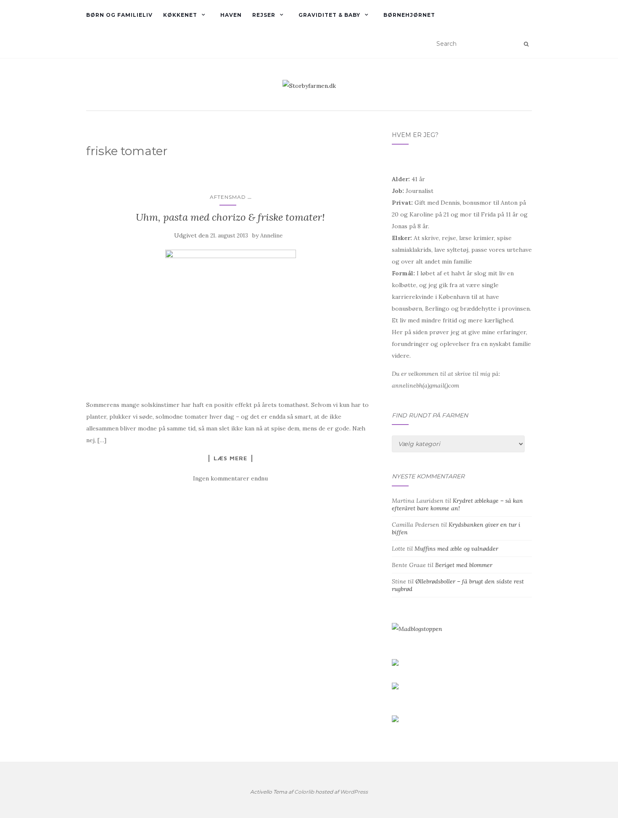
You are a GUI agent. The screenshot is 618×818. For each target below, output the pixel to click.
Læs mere (230, 458)
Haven (231, 15)
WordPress (354, 792)
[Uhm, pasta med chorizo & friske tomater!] (230, 320)
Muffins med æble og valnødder (456, 548)
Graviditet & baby (329, 15)
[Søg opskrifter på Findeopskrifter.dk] (417, 628)
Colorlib (304, 792)
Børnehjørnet (409, 15)
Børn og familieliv (119, 15)
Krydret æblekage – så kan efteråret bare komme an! (457, 504)
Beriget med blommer (463, 565)
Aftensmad (228, 197)
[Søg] (526, 44)
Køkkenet (180, 15)
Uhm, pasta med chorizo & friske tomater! (230, 217)
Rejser (263, 15)
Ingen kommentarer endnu (230, 478)
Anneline (271, 235)
